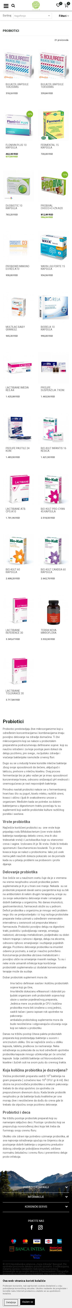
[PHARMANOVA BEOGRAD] (8, 198)
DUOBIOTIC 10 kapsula (14, 206)
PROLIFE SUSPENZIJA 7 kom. (53, 388)
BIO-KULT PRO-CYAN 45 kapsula (53, 510)
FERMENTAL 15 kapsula (50, 146)
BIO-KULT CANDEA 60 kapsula (53, 570)
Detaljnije (11, 1302)
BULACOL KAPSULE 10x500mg (52, 85)
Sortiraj (7, 15)
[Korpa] (66, 6)
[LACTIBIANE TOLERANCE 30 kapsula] (18, 671)
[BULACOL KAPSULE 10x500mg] (53, 64)
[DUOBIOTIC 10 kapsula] (18, 186)
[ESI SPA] (43, 138)
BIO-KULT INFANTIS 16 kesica (53, 449)
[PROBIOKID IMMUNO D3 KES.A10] (18, 246)
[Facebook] (32, 1227)
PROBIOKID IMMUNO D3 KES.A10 (17, 267)
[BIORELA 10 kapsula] (53, 307)
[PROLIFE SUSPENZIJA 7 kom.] (53, 367)
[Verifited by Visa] (36, 1256)
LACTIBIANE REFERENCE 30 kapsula (14, 633)
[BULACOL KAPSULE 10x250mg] (18, 64)
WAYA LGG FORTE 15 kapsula (53, 267)
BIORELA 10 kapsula (48, 328)
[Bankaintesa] (27, 1249)
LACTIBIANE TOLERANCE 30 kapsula (15, 693)
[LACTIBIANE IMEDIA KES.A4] (18, 367)
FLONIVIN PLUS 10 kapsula (16, 146)
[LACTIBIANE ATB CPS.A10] (18, 489)
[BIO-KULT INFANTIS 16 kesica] (53, 428)
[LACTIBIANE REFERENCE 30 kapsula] (18, 610)
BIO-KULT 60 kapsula (13, 570)
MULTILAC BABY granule (15, 328)
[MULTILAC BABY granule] (18, 307)
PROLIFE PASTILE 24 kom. (18, 449)
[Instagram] (40, 1227)
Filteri (63, 16)
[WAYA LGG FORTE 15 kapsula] (53, 246)
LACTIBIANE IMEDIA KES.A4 (17, 388)
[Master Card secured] (55, 1249)
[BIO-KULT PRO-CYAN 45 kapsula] (53, 489)
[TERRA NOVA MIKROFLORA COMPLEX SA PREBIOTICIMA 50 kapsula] (53, 610)
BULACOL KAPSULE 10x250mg (17, 85)
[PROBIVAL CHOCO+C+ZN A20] (53, 186)
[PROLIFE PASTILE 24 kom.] (18, 428)
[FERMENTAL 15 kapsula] (53, 125)
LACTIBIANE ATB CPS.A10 (15, 510)
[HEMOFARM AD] (8, 77)
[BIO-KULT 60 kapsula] (18, 549)
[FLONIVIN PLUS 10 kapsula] (18, 125)
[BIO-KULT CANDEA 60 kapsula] (53, 549)
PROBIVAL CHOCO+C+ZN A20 (52, 206)
